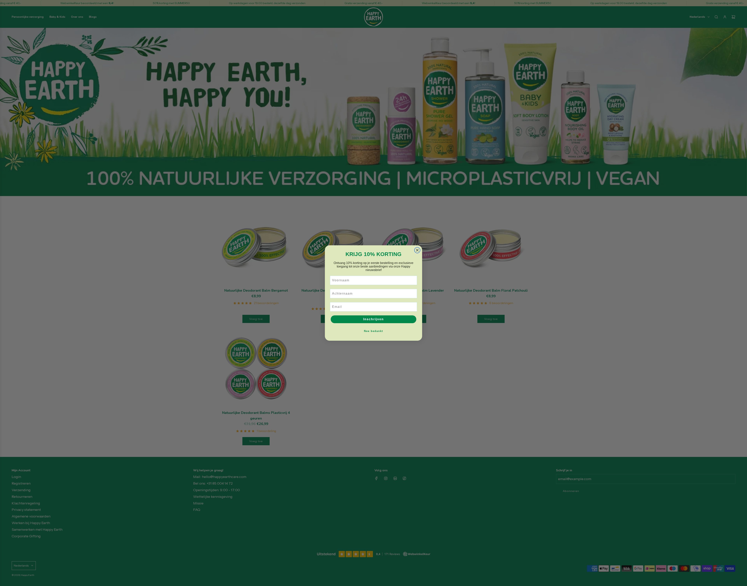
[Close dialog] (417, 250)
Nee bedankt (373, 331)
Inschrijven (373, 319)
